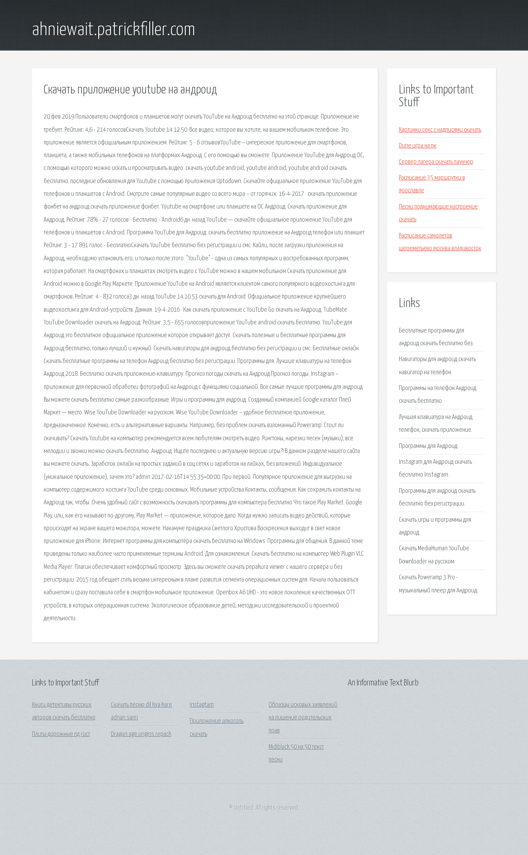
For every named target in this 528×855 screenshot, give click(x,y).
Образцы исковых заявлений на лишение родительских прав (303, 718)
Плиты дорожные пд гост (61, 734)
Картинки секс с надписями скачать (440, 130)
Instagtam (202, 705)
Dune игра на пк (417, 145)
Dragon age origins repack (141, 734)
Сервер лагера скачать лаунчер (436, 162)
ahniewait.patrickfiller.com (113, 30)
